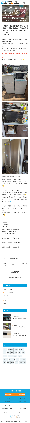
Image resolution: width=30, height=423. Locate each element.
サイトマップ (22, 412)
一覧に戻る (15, 264)
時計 (8, 362)
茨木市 (5, 349)
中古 (12, 352)
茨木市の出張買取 (6, 258)
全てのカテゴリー (8, 289)
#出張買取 (18, 278)
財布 (17, 359)
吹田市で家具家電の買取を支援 (10, 247)
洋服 (25, 362)
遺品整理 (6, 295)
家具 (5, 362)
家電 (17, 258)
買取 (8, 352)
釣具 (23, 352)
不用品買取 (12, 258)
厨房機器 (15, 356)
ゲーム (9, 356)
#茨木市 (11, 278)
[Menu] (27, 2)
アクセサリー (23, 359)
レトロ (5, 356)
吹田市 (19, 356)
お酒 (17, 362)
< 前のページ (5, 264)
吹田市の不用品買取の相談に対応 (11, 242)
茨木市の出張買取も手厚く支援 (10, 238)
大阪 (19, 352)
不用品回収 (10, 349)
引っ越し (21, 349)
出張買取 (5, 359)
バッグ (10, 359)
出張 (5, 352)
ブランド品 (7, 300)
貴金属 (12, 362)
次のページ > (24, 264)
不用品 (16, 349)
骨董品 (20, 362)
